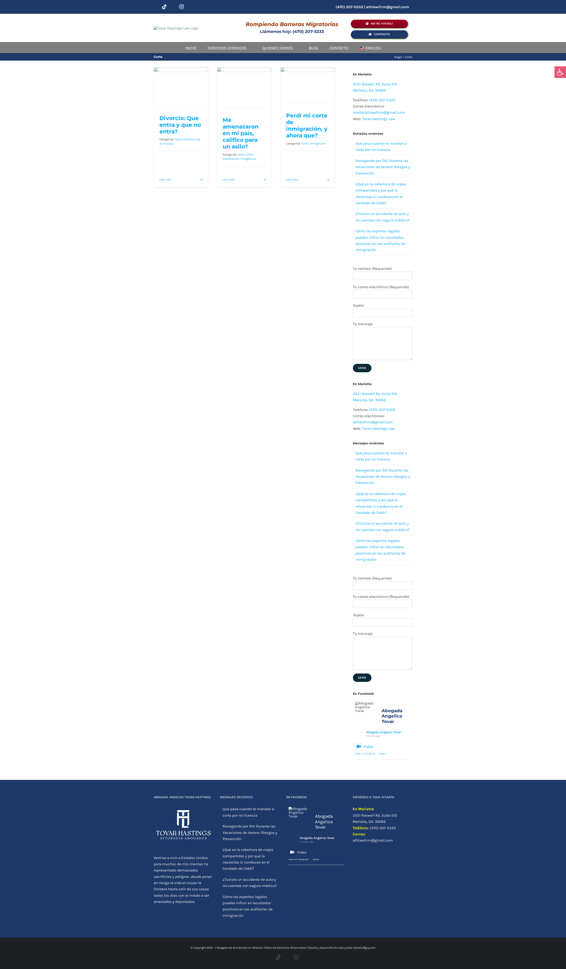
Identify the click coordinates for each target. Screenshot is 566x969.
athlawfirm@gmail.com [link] (387, 7)
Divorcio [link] (188, 139)
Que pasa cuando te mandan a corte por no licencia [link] (248, 812)
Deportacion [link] (231, 158)
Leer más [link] (165, 179)
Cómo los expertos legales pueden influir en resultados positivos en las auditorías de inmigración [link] (248, 906)
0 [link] (201, 179)
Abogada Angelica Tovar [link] (383, 732)
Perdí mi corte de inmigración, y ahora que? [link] (306, 125)
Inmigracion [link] (248, 158)
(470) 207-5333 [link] (382, 100)
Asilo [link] (241, 154)
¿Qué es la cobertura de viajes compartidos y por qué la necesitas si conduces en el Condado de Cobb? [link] (248, 859)
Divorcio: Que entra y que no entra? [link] (180, 125)
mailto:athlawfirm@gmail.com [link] (379, 112)
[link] (560, 72)
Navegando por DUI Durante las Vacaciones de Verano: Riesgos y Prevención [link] (383, 166)
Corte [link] (178, 139)
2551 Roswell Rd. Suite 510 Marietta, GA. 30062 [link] (375, 818)
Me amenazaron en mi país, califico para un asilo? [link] (240, 133)
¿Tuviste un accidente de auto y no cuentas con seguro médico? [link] (250, 882)
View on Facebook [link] (365, 753)
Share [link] (382, 753)
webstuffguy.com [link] (364, 947)
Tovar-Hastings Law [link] (378, 119)
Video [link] (368, 746)
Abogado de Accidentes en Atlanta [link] (239, 947)
